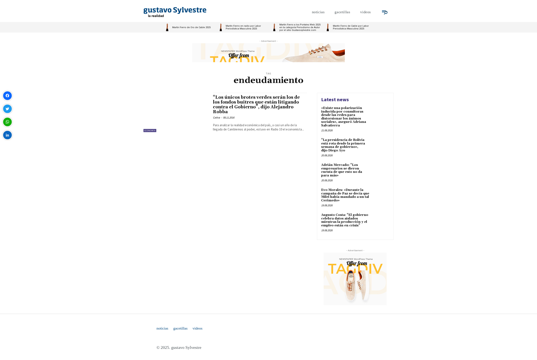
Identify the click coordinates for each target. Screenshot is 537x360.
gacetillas (180, 328)
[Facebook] (7, 95)
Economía (149, 130)
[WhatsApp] (7, 122)
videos (197, 328)
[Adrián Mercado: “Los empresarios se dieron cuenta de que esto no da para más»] (380, 171)
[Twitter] (7, 109)
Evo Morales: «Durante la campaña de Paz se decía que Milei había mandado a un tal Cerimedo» (345, 195)
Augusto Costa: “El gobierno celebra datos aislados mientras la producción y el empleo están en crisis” (344, 220)
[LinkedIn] (7, 135)
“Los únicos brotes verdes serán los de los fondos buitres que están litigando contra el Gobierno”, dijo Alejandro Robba (256, 105)
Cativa (216, 117)
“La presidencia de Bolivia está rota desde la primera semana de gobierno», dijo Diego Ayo (343, 145)
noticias (162, 328)
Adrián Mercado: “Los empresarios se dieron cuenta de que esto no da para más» (341, 170)
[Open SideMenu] (385, 12)
